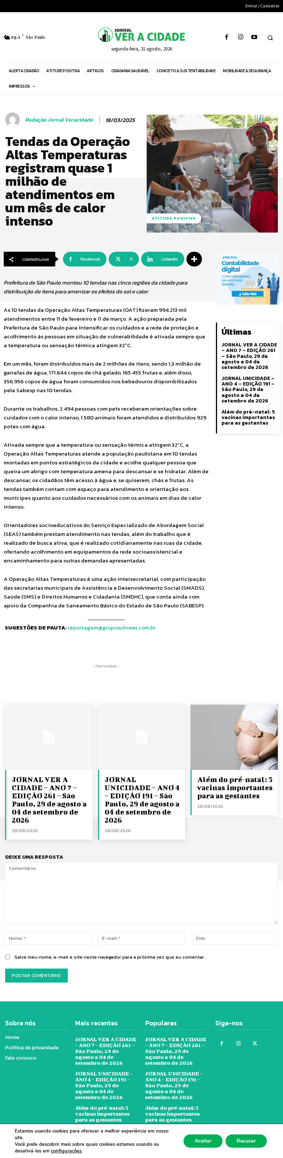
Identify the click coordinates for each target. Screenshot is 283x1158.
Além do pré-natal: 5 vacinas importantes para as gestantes (248, 417)
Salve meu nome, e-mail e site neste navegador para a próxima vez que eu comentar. (109, 956)
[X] (254, 1043)
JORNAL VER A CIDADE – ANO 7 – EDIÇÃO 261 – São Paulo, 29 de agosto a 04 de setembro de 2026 (249, 356)
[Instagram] (240, 37)
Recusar (246, 1140)
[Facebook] (227, 37)
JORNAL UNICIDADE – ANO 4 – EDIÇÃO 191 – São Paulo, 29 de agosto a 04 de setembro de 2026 (248, 389)
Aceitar (203, 1140)
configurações (66, 1151)
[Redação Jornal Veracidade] (13, 119)
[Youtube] (254, 37)
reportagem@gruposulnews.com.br (112, 627)
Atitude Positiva (174, 218)
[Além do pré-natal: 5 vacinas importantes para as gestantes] (234, 737)
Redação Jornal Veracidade (59, 119)
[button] (270, 37)
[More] (194, 259)
